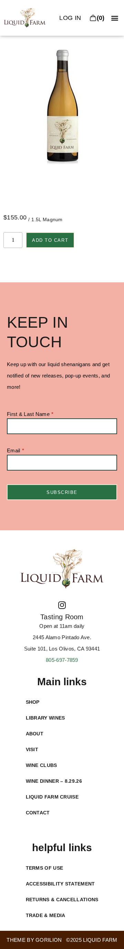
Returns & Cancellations (62, 899)
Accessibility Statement (60, 883)
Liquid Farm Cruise (52, 797)
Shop (33, 702)
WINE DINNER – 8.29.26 (54, 781)
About (35, 733)
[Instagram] (62, 604)
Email (13, 450)
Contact (38, 812)
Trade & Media (45, 915)
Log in (70, 17)
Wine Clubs (41, 765)
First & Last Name (28, 414)
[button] (115, 18)
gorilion (48, 940)
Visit (32, 749)
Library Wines (45, 718)
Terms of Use (44, 868)
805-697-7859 (62, 660)
